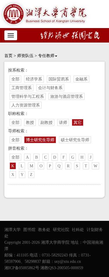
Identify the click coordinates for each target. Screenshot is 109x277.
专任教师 (46, 56)
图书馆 (29, 230)
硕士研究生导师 (75, 140)
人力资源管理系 (25, 105)
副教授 (46, 122)
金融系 (81, 79)
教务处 (44, 230)
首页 (8, 56)
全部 (15, 79)
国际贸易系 (59, 79)
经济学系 (34, 79)
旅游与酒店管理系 (66, 96)
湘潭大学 (12, 230)
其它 (78, 122)
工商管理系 (21, 88)
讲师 (63, 122)
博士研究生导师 (40, 140)
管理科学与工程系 (27, 96)
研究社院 (61, 230)
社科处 (78, 230)
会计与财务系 (50, 88)
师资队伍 (25, 56)
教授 (30, 122)
